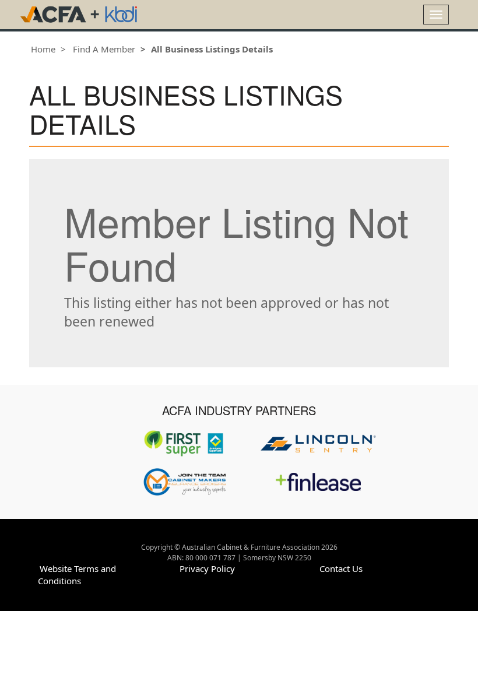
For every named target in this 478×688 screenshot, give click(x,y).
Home (43, 49)
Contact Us (341, 568)
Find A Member (104, 49)
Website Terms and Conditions (77, 575)
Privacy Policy (207, 568)
